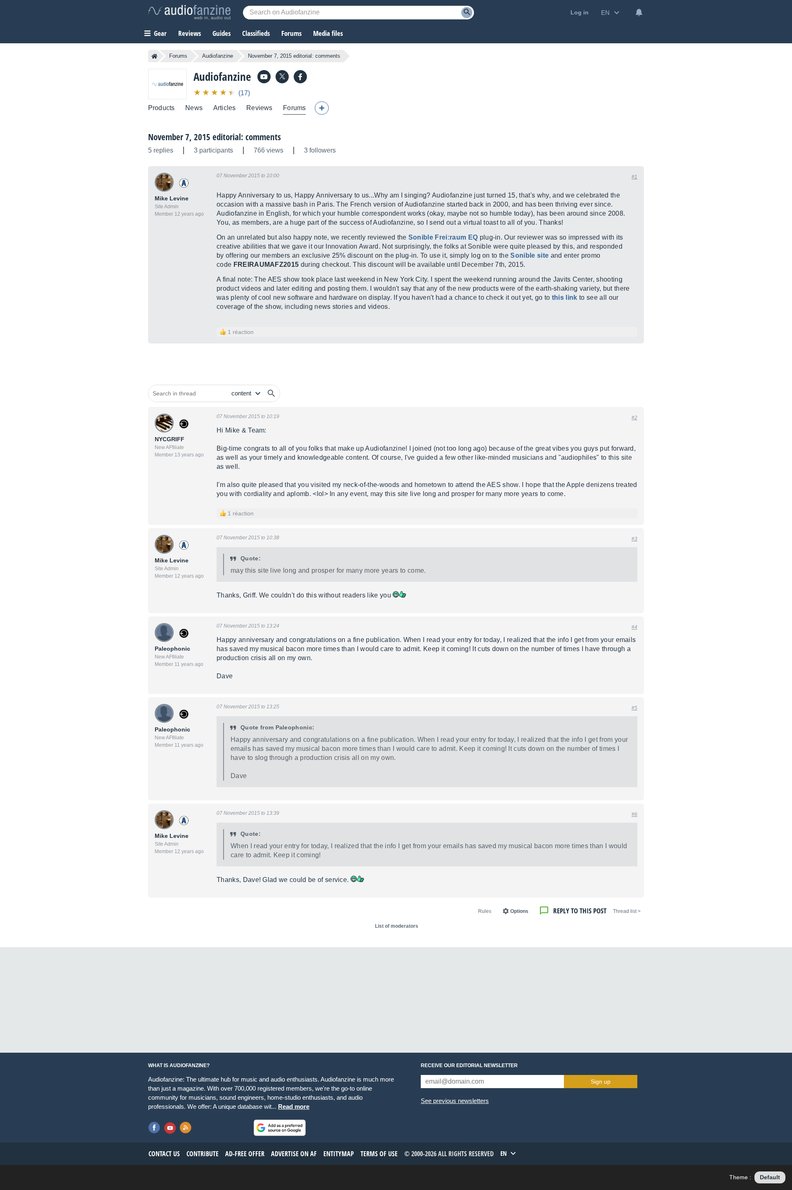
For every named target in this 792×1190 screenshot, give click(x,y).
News (194, 107)
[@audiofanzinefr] (282, 76)
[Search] (466, 12)
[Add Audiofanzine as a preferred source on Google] (280, 1127)
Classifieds (256, 33)
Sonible (529, 255)
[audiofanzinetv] (264, 76)
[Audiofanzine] (167, 84)
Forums (178, 56)
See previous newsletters (455, 1100)
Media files (328, 33)
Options (519, 911)
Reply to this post (579, 910)
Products (161, 107)
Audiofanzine (217, 56)
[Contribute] (322, 108)
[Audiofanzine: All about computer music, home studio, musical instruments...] (189, 12)
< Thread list (627, 911)
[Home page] (154, 56)
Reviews (189, 33)
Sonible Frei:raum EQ (443, 237)
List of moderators (396, 926)
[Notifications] (639, 12)
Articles (224, 107)
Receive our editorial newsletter (469, 1065)
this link (565, 297)
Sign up (600, 1081)
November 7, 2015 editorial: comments (214, 137)
